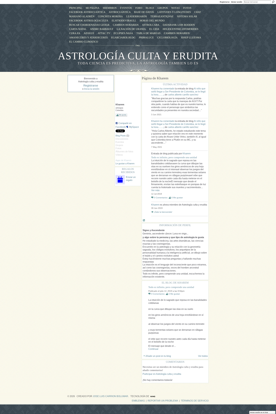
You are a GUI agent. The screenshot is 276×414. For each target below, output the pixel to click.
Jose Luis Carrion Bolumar (110, 396)
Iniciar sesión (236, 2)
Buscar (273, 2)
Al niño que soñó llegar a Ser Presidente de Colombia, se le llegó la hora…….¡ (178, 91)
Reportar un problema (163, 400)
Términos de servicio (195, 400)
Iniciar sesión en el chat (259, 412)
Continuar (153, 349)
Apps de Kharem (123, 160)
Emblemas (138, 400)
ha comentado (167, 88)
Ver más (155, 190)
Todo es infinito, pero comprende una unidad (174, 157)
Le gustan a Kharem (125, 163)
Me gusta (122, 115)
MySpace (134, 127)
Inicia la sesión (91, 89)
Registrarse (225, 2)
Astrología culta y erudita (138, 56)
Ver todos (203, 356)
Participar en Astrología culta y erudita (162, 374)
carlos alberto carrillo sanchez (183, 94)
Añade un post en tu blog (158, 356)
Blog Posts (121, 135)
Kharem (155, 88)
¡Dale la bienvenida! (163, 212)
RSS (144, 220)
